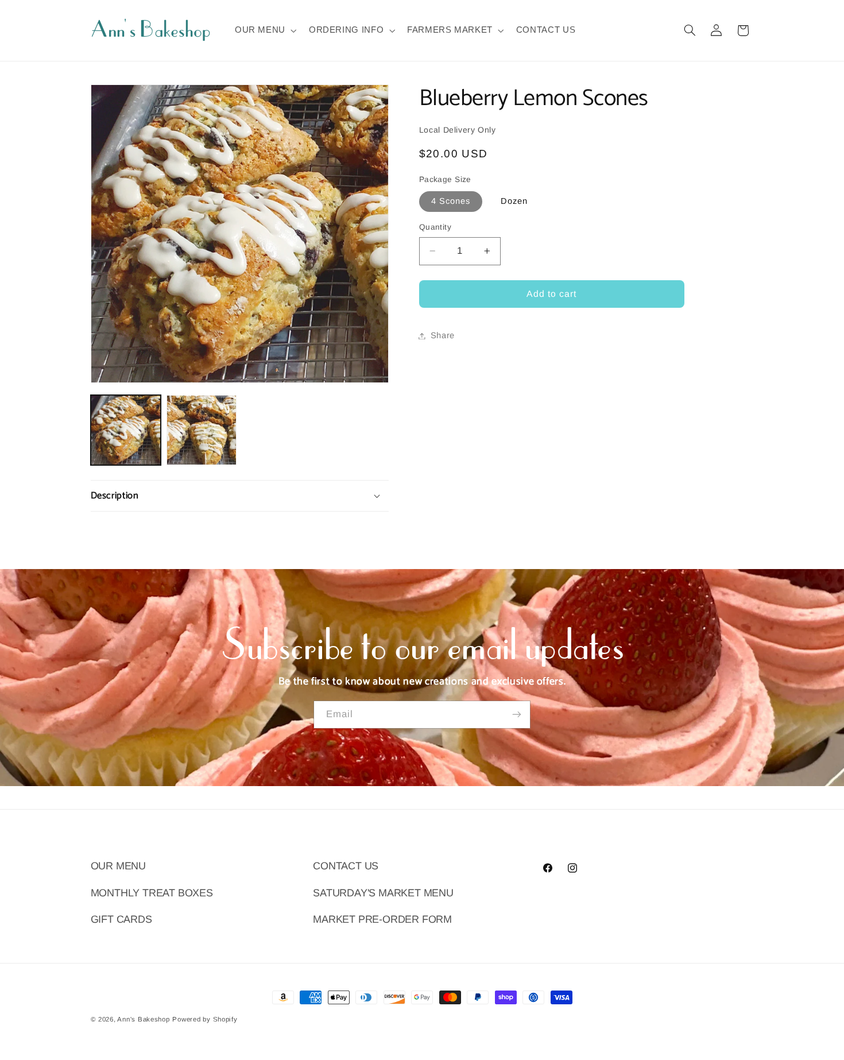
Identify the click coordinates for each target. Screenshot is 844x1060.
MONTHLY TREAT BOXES (152, 893)
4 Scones (450, 201)
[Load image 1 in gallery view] (126, 430)
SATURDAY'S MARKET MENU (383, 893)
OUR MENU (118, 866)
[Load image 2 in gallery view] (202, 430)
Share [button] (443, 335)
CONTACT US (345, 866)
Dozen (514, 201)
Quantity (435, 227)
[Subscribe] (517, 715)
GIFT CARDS (121, 919)
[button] (264, 30)
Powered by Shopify (204, 1019)
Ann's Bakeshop (143, 1019)
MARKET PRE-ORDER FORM (382, 919)
